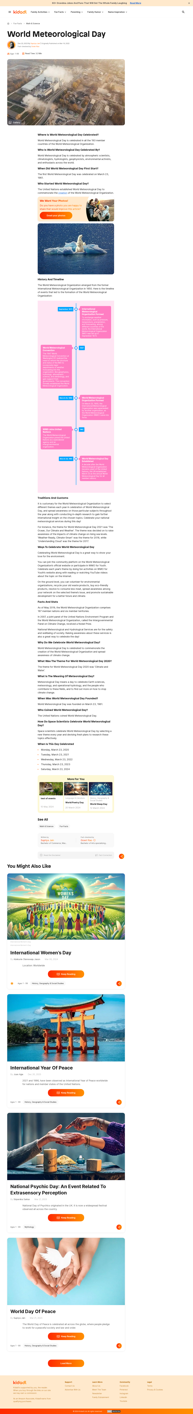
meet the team (99, 1390)
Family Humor (94, 12)
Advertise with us (72, 1390)
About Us (96, 1386)
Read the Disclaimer (52, 855)
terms (149, 1386)
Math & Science (46, 826)
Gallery (16, 122)
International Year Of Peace (41, 1068)
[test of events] (51, 788)
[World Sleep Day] (100, 788)
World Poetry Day (74, 802)
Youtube (123, 1401)
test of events (48, 798)
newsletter (97, 1393)
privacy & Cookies (155, 1390)
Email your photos (56, 215)
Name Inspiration (116, 12)
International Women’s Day (40, 953)
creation (62, 192)
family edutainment (100, 1397)
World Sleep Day (98, 804)
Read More (135, 3)
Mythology (29, 1227)
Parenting (75, 12)
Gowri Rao (35, 46)
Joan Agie (18, 1074)
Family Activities (39, 12)
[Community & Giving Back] (12, 983)
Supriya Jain (35, 43)
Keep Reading (68, 974)
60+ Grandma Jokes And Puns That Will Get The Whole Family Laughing (89, 3)
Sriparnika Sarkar (22, 1199)
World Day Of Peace (33, 1311)
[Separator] (121, 856)
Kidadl (8, 23)
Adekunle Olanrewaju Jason (27, 959)
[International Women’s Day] (66, 906)
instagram (124, 1393)
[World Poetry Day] (76, 788)
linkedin (123, 1397)
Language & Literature (75, 798)
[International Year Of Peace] (66, 1027)
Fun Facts (59, 12)
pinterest (124, 1390)
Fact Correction (105, 855)
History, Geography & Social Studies (99, 799)
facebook (124, 1386)
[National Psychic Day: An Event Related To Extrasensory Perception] (66, 1146)
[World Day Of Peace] (66, 1271)
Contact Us (70, 1386)
